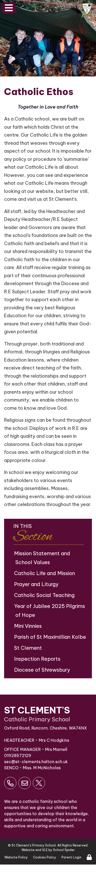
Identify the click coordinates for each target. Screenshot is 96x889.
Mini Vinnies (28, 626)
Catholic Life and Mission (45, 573)
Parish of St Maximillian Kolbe (50, 637)
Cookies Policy (44, 857)
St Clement (28, 648)
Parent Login (71, 857)
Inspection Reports (37, 659)
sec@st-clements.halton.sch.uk (36, 761)
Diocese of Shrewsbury (42, 670)
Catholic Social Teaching (44, 595)
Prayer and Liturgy (37, 584)
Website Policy (16, 857)
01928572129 (17, 755)
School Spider (64, 850)
